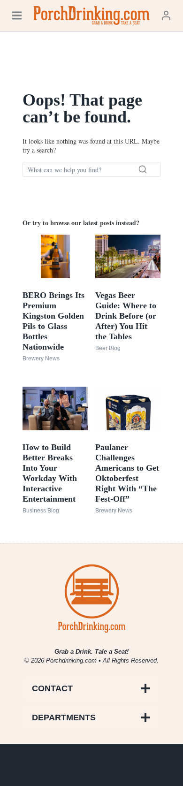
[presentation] (55, 256)
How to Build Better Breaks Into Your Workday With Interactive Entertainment (50, 473)
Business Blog (41, 510)
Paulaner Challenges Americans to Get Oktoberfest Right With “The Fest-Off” (127, 473)
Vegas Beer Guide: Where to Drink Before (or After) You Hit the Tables (125, 315)
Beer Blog (108, 348)
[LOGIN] (166, 15)
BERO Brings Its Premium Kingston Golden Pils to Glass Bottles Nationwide (53, 320)
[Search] (143, 169)
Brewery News (41, 358)
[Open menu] (17, 15)
